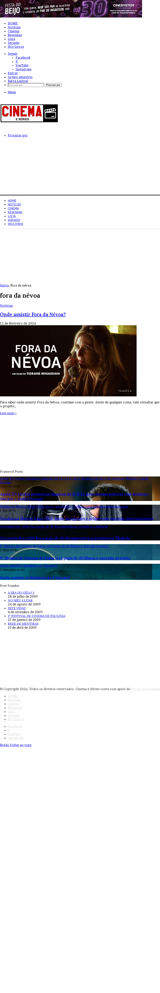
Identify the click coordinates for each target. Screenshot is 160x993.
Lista (11, 39)
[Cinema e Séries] (29, 122)
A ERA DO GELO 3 (21, 592)
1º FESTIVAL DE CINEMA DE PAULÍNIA (36, 616)
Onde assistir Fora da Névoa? (33, 314)
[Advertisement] (80, 167)
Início (4, 285)
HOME (13, 23)
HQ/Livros (16, 47)
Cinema (13, 31)
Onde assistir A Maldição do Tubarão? (35, 577)
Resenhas (15, 35)
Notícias (14, 27)
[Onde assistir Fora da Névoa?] (68, 395)
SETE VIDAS (17, 608)
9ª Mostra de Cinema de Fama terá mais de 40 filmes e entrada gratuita (65, 558)
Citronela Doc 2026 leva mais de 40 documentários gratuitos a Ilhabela (65, 538)
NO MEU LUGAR (20, 600)
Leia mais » (8, 413)
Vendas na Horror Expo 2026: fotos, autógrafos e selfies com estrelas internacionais (76, 518)
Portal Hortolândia (145, 689)
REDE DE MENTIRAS (23, 624)
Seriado (14, 43)
